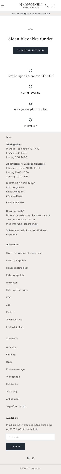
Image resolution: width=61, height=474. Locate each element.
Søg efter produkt (16, 406)
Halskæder (12, 384)
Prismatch (12, 282)
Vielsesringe (13, 376)
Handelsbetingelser (17, 267)
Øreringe (11, 354)
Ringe (9, 362)
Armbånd (11, 347)
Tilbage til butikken (30, 50)
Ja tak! (15, 446)
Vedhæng (11, 391)
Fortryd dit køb (14, 327)
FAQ (8, 297)
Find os (10, 312)
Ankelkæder (12, 399)
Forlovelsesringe (15, 369)
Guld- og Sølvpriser (17, 290)
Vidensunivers (14, 319)
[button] (46, 5)
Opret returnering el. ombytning (24, 253)
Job (8, 304)
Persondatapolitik (16, 260)
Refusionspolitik (15, 275)
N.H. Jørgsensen (34, 468)
